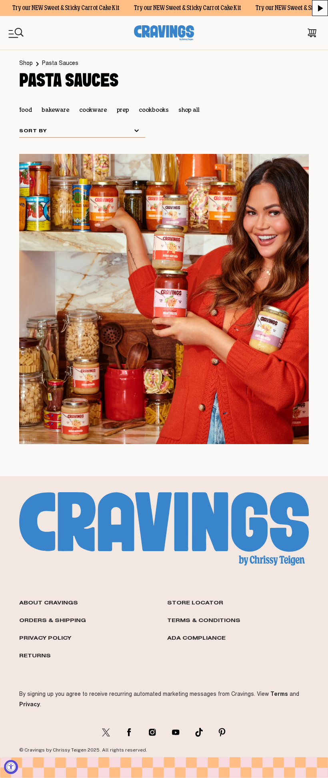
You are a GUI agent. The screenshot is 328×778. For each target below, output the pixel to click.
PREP (123, 110)
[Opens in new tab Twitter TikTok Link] (198, 732)
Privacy (29, 704)
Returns (35, 655)
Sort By (33, 130)
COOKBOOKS (154, 110)
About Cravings (48, 602)
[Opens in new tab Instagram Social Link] (152, 732)
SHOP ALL (189, 110)
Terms (279, 694)
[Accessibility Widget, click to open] (11, 767)
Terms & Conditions (203, 620)
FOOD (25, 110)
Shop (26, 64)
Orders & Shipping (52, 620)
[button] (320, 8)
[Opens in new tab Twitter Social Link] (106, 732)
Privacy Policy (45, 637)
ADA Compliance (196, 637)
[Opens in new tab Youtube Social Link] (175, 732)
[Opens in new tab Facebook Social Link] (129, 732)
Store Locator (195, 602)
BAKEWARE (56, 110)
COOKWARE (93, 110)
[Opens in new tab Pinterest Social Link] (222, 732)
